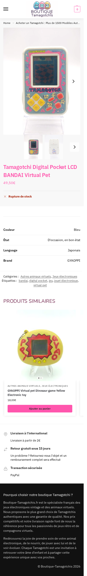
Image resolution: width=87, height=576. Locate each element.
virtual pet (40, 285)
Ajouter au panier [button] (40, 408)
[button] (76, 9)
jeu (51, 281)
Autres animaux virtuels (36, 276)
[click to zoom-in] (43, 81)
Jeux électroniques (64, 276)
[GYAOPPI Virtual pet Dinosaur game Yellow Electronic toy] (40, 345)
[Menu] (10, 9)
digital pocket (38, 281)
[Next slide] (73, 81)
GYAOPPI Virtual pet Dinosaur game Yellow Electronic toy (36, 393)
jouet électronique (66, 281)
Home (6, 23)
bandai (23, 281)
